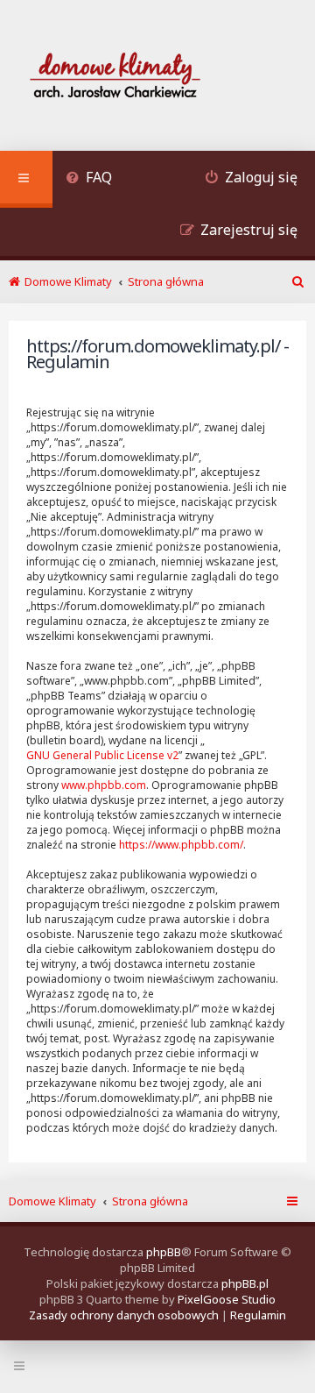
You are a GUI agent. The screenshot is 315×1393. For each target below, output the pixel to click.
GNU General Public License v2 (102, 755)
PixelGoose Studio (227, 1299)
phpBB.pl (245, 1283)
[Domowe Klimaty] (161, 77)
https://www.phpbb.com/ (181, 844)
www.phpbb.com (103, 785)
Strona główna (150, 1201)
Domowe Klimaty (52, 1201)
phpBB (163, 1252)
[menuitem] (88, 179)
